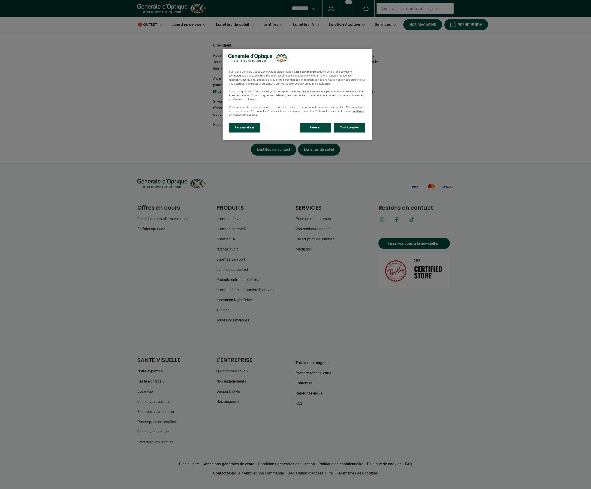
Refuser (315, 127)
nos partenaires (306, 71)
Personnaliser (244, 127)
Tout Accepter (349, 127)
